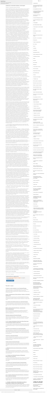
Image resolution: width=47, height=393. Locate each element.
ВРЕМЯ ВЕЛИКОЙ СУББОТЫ (37, 142)
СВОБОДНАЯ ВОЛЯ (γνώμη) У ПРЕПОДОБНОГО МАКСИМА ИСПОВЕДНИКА (37, 197)
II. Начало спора (35, 358)
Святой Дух (34, 48)
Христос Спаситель (35, 182)
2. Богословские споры (36, 328)
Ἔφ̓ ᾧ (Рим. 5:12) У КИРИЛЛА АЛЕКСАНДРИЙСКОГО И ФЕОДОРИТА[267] (37, 189)
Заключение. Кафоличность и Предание (38, 296)
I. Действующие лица (36, 350)
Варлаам (34, 352)
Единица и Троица (35, 219)
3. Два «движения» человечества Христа (38, 140)
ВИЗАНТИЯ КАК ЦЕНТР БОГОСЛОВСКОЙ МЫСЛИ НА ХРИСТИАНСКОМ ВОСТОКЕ (37, 283)
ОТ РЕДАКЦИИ (35, 22)
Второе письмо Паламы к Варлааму (37, 368)
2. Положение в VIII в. (36, 252)
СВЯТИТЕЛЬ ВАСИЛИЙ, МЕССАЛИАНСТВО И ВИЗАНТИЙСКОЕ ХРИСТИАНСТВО (38, 299)
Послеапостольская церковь (36, 313)
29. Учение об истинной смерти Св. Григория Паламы (17, 301)
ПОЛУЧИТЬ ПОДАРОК (10, 280)
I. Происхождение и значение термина (38, 26)
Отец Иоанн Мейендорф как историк (38, 17)
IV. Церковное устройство (36, 56)
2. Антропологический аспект (37, 244)
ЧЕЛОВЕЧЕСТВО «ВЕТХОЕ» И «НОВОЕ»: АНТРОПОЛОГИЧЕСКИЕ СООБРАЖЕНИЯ (38, 201)
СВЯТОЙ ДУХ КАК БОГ (36, 240)
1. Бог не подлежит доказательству (37, 374)
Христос (34, 46)
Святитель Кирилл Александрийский (38, 192)
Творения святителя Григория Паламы (13, 315)
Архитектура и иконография (36, 76)
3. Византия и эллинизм (36, 294)
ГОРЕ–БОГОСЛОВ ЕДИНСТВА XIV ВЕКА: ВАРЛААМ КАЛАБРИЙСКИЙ (38, 371)
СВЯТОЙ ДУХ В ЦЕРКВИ (36, 258)
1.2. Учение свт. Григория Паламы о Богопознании (16, 362)
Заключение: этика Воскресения (37, 186)
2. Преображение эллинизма (36, 292)
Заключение (34, 246)
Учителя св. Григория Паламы (12, 335)
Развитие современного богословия (37, 54)
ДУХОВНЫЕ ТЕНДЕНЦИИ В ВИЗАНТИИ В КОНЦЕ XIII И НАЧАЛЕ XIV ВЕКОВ (37, 345)
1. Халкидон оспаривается (36, 271)
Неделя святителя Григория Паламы (13, 368)
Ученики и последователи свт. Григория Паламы (15, 328)
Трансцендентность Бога (36, 52)
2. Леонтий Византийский (36, 273)
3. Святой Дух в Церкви (36, 238)
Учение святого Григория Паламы (12, 341)
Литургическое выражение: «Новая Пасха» (38, 147)
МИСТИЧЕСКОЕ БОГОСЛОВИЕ (37, 221)
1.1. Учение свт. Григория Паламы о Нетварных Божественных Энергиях (15, 356)
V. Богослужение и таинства (36, 66)
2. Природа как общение (36, 138)
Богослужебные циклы (36, 72)
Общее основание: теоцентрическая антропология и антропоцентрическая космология (38, 130)
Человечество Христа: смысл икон (37, 168)
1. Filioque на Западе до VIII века (37, 250)
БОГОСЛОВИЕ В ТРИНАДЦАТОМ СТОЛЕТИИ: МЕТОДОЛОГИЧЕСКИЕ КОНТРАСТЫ (38, 323)
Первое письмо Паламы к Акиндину (37, 360)
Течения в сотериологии (36, 180)
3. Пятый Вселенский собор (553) (37, 275)
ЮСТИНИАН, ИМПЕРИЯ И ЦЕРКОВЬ (38, 280)
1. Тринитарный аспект (36, 242)
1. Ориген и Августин (36, 290)
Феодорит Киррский (35, 194)
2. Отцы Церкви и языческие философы (38, 376)
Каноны (34, 58)
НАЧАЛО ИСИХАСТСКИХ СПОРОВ (38, 348)
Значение (34, 28)
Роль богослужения (35, 68)
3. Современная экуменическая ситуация (38, 117)
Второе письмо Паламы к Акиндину (37, 364)
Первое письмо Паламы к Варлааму (37, 366)
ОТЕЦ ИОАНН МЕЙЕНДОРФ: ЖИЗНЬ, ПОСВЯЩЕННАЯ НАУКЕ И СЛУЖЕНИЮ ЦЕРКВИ (38, 12)
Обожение (34, 223)
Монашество (34, 64)
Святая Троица (35, 50)
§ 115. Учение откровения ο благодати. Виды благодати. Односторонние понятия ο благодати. (17, 322)
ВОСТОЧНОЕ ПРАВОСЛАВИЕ (37, 24)
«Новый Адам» (35, 184)
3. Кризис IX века (35, 254)
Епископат (34, 60)
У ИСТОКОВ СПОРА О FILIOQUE (37, 248)
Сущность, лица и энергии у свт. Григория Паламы (16, 288)
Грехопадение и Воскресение (37, 225)
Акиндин (34, 354)
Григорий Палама (35, 356)
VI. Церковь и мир (35, 78)
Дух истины (34, 217)
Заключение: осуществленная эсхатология (38, 149)
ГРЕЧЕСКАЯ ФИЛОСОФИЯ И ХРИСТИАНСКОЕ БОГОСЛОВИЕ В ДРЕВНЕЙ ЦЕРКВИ (38, 287)
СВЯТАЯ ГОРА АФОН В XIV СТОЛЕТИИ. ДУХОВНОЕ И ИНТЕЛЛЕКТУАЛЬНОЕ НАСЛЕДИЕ (38, 333)
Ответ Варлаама (35, 362)
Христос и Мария (35, 163)
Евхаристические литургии (36, 70)
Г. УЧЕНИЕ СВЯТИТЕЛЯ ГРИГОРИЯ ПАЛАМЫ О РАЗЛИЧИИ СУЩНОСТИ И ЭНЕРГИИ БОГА (16, 382)
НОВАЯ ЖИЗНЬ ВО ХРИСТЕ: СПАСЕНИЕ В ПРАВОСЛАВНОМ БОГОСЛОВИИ (37, 177)
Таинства (34, 74)
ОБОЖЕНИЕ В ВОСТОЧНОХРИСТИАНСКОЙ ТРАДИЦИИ (37, 212)
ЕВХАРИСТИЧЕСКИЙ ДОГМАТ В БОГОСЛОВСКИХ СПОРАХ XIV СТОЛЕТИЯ (37, 385)
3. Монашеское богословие (36, 330)
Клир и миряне (35, 62)
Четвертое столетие (35, 266)
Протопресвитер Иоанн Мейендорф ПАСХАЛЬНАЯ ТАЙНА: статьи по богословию (37, 6)
